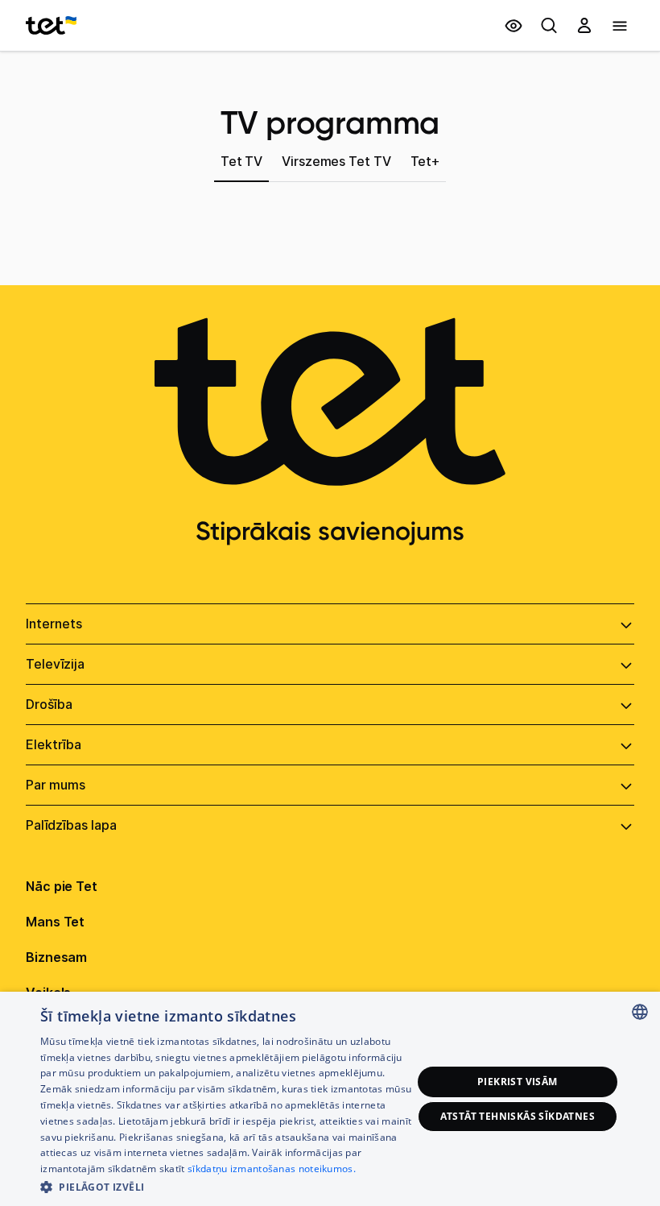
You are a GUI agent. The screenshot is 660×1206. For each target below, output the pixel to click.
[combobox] (640, 1012)
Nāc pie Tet (61, 886)
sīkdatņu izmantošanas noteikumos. (272, 1168)
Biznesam (56, 957)
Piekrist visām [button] (517, 1081)
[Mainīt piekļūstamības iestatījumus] (513, 25)
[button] (226, 1185)
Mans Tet (55, 922)
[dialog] (330, 1099)
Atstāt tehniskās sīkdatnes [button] (517, 1116)
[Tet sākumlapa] (51, 25)
